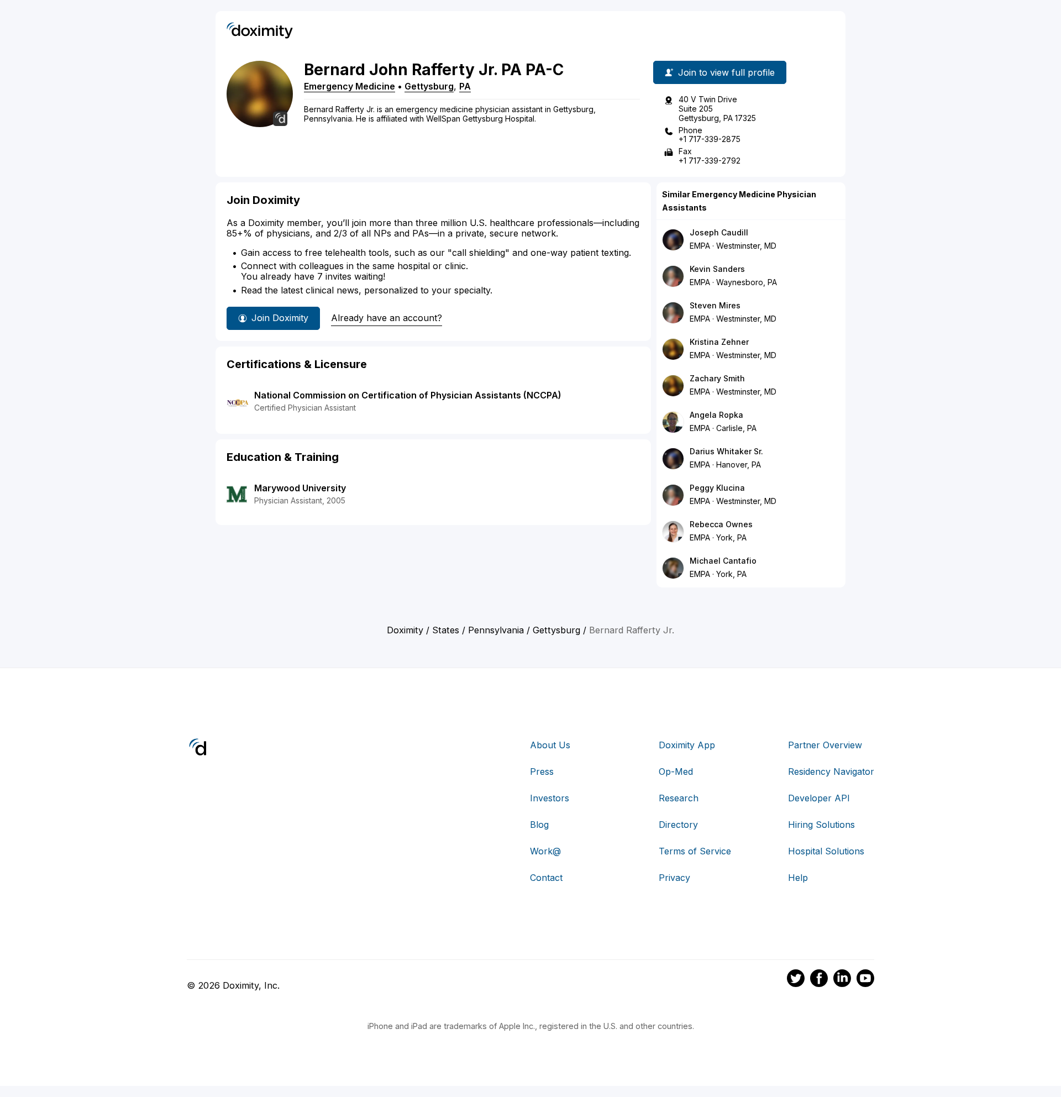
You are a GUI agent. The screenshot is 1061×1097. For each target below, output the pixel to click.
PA (465, 86)
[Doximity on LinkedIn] (842, 979)
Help (798, 877)
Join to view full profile (726, 72)
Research (678, 798)
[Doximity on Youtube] (865, 979)
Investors (549, 798)
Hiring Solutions (821, 824)
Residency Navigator (831, 771)
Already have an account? (386, 317)
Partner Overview (825, 744)
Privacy (674, 877)
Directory (678, 824)
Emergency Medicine (349, 86)
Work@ (545, 851)
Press (542, 771)
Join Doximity (279, 317)
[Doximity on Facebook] (819, 979)
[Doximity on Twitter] (796, 979)
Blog (539, 824)
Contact (546, 877)
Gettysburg (429, 86)
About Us (550, 744)
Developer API (819, 798)
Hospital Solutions (826, 851)
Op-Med (676, 771)
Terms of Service (695, 851)
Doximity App (687, 744)
